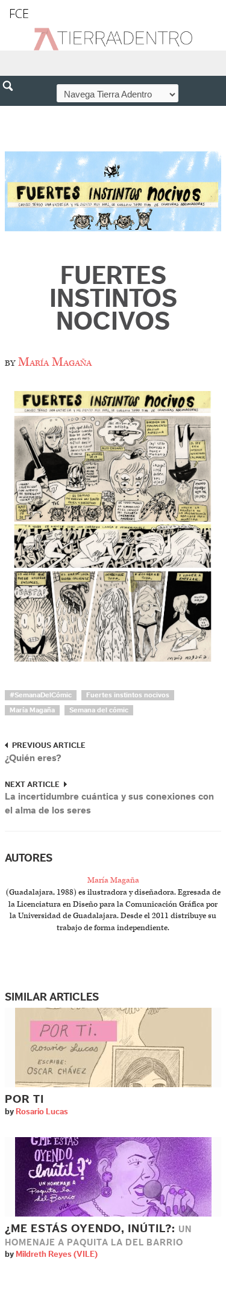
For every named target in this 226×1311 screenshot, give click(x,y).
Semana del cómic (98, 710)
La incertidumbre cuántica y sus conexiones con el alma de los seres (109, 803)
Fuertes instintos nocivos (113, 299)
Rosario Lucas (42, 1112)
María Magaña (55, 362)
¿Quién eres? (33, 758)
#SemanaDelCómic (41, 695)
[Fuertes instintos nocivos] (113, 190)
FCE (19, 13)
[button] (12, 112)
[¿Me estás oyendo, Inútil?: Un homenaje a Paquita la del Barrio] (113, 1176)
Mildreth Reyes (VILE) (57, 1254)
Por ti (24, 1099)
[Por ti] (113, 1047)
